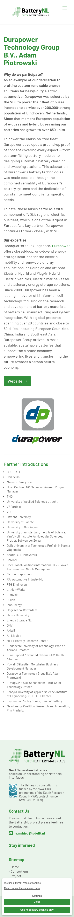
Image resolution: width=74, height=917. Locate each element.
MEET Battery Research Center (27, 641)
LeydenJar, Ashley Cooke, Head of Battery (34, 701)
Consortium (19, 871)
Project (16, 876)
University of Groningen (22, 527)
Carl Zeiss (13, 477)
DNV (10, 625)
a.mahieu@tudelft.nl (30, 833)
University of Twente (20, 522)
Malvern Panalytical (19, 482)
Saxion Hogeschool (19, 574)
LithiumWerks (16, 589)
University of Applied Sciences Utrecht (32, 501)
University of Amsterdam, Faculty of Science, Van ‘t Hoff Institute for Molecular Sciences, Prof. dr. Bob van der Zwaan (36, 536)
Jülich (11, 600)
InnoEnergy (14, 605)
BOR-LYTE (14, 472)
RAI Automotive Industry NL (25, 579)
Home (15, 867)
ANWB (11, 630)
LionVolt (12, 594)
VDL (9, 512)
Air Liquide (14, 635)
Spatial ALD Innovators (22, 555)
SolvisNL (12, 560)
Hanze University (18, 615)
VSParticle (14, 506)
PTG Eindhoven (17, 584)
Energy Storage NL (19, 620)
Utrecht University (19, 517)
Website (15, 380)
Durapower (61, 245)
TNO (10, 496)
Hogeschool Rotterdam (22, 610)
